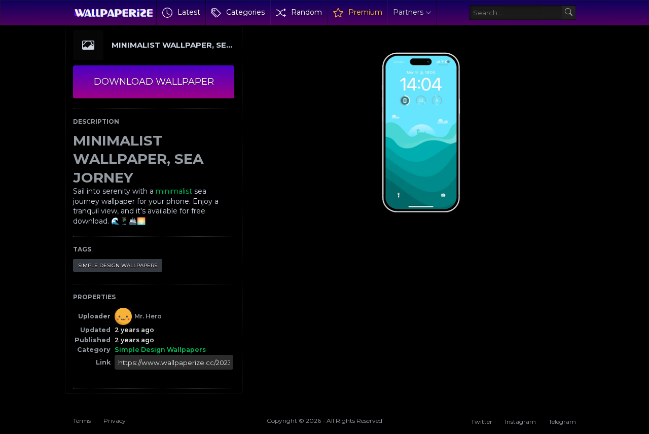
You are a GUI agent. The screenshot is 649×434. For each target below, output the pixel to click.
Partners (408, 12)
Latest (188, 12)
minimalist (174, 191)
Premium (365, 12)
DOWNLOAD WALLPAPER (154, 81)
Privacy (114, 420)
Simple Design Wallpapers (117, 265)
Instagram (520, 421)
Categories (245, 12)
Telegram (562, 421)
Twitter (481, 421)
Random (306, 12)
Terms (82, 420)
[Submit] (568, 13)
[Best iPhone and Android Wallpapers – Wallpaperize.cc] (113, 12)
